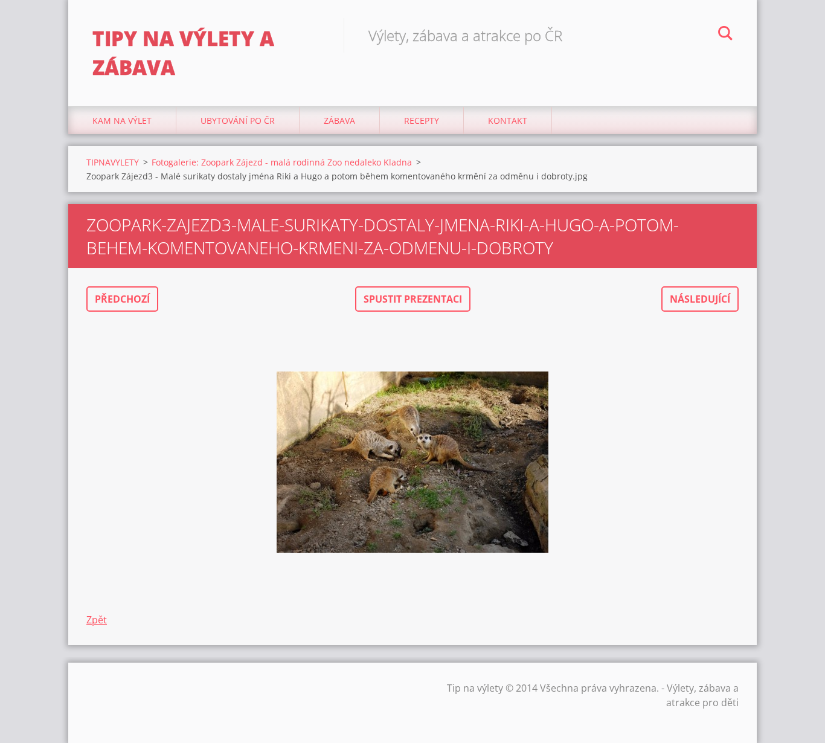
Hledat (725, 35)
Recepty (421, 120)
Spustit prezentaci (413, 299)
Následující (700, 299)
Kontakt (507, 120)
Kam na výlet (122, 120)
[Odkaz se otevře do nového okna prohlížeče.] (412, 462)
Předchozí (122, 299)
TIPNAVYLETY (112, 162)
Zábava (339, 120)
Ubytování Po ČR (238, 120)
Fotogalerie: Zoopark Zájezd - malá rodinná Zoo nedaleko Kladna (282, 162)
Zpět (96, 619)
